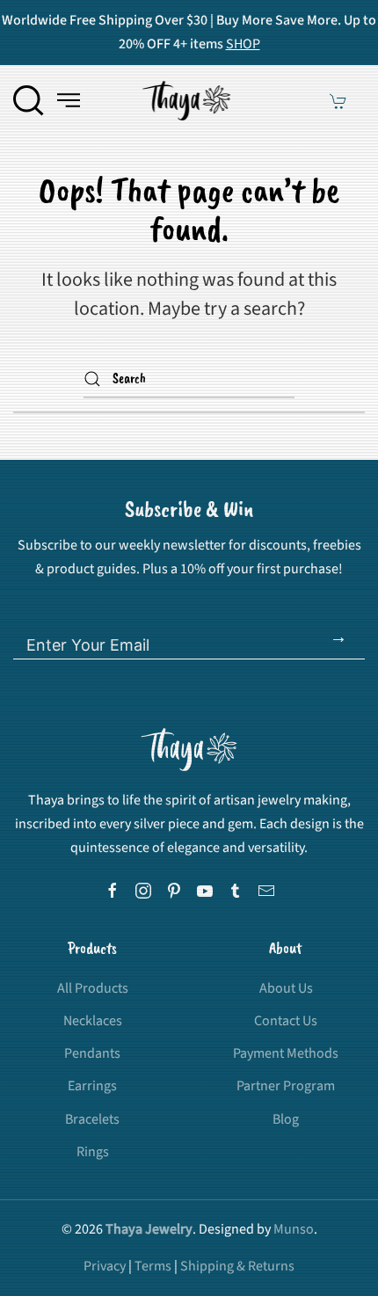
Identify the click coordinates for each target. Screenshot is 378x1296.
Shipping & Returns (237, 1266)
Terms (152, 1266)
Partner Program (285, 1086)
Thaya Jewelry (149, 1229)
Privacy (105, 1266)
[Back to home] (189, 100)
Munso (293, 1229)
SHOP (243, 44)
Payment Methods (285, 1053)
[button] (28, 100)
